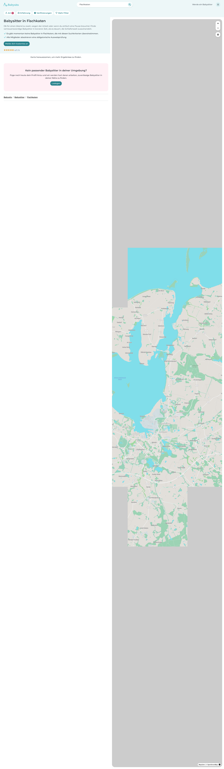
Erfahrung (25, 13)
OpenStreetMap (212, 765)
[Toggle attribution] (219, 764)
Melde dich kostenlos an (16, 44)
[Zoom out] (218, 28)
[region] (167, 393)
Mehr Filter (63, 13)
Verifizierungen (44, 13)
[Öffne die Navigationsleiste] (218, 4)
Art (10, 13)
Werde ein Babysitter (202, 4)
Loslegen (56, 83)
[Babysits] (11, 4)
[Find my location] (218, 34)
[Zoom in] (218, 23)
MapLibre (202, 765)
